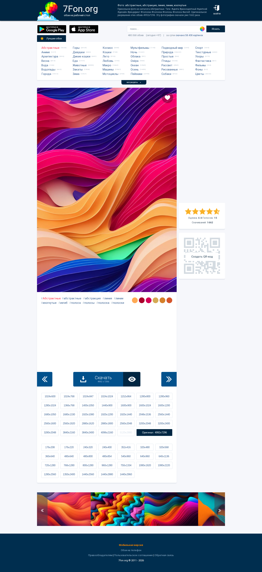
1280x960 (164, 396)
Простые (167, 56)
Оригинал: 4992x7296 (154, 432)
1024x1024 (107, 396)
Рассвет (166, 65)
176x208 (50, 447)
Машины (108, 69)
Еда (75, 61)
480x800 (88, 456)
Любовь (108, 61)
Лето (106, 56)
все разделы (134, 82)
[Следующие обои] (169, 379)
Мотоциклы (110, 74)
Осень (135, 69)
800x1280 (88, 465)
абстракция (93, 298)
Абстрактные (50, 48)
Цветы (199, 74)
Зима (76, 74)
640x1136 (164, 456)
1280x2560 (50, 474)
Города (46, 74)
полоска (103, 303)
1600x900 (126, 405)
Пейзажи (136, 74)
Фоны (199, 69)
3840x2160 (69, 432)
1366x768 (69, 405)
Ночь (134, 52)
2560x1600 (50, 423)
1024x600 (50, 396)
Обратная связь (164, 555)
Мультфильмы (140, 48)
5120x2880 (126, 432)
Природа (167, 52)
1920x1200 (107, 414)
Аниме (45, 52)
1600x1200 (164, 405)
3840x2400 (88, 432)
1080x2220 (164, 465)
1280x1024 (50, 405)
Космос (108, 48)
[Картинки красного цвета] (142, 300)
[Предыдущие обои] (44, 379)
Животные (80, 65)
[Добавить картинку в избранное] (167, 97)
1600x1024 (145, 405)
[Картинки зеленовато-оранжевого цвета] (155, 300)
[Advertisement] (202, 145)
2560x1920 (69, 423)
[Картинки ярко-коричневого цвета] (169, 300)
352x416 (126, 447)
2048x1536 (145, 414)
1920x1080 (88, 414)
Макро (107, 65)
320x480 (145, 447)
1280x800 (145, 396)
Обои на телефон (131, 550)
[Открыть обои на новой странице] (131, 379)
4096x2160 (107, 432)
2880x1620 (88, 423)
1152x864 (126, 396)
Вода (44, 65)
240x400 (107, 447)
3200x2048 (145, 423)
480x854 (107, 456)
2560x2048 (126, 423)
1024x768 (69, 396)
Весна (45, 61)
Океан (135, 65)
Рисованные (169, 69)
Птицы (166, 61)
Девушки (79, 52)
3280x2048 (50, 432)
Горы (76, 48)
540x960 (126, 456)
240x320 (88, 447)
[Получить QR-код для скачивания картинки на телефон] (202, 256)
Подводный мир (172, 48)
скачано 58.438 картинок (189, 35)
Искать (216, 28)
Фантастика (203, 61)
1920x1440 (126, 414)
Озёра (134, 61)
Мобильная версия (131, 545)
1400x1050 (88, 405)
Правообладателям (100, 555)
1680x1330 (69, 414)
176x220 (69, 447)
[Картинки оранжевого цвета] (135, 300)
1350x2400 (69, 474)
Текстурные (203, 52)
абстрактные (72, 298)
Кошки (107, 52)
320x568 (164, 447)
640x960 (145, 456)
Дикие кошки (81, 56)
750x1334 (126, 465)
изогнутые (50, 303)
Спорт (199, 48)
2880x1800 (107, 423)
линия (108, 298)
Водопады (48, 69)
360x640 (50, 456)
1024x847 (88, 396)
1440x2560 (88, 474)
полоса (76, 303)
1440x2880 (107, 474)
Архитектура (49, 56)
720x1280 (50, 465)
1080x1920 (145, 465)
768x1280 (69, 465)
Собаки (166, 74)
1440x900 (107, 405)
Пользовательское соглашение (133, 555)
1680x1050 (50, 414)
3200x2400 (164, 423)
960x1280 (107, 465)
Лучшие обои (54, 38)
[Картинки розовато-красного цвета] (149, 300)
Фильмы (200, 65)
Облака (135, 56)
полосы (89, 303)
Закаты (78, 69)
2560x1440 (164, 414)
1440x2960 (126, 474)
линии (119, 298)
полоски (118, 303)
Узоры (199, 56)
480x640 (69, 456)
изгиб (64, 303)
